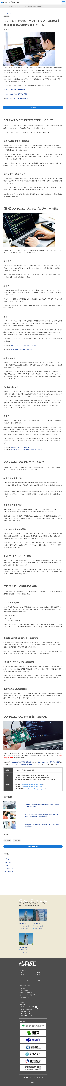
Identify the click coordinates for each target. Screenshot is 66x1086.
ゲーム (7, 859)
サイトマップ (37, 980)
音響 (6, 865)
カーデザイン (9, 868)
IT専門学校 (23, 988)
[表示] (34, 107)
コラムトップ (23, 970)
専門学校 (8, 840)
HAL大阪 (36, 923)
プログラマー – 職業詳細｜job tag (21, 349)
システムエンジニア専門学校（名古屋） (20, 764)
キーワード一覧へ (33, 846)
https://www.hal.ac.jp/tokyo (32, 784)
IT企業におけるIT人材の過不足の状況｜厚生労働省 (26, 450)
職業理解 (7, 16)
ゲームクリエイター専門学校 (27, 995)
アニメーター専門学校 (26, 992)
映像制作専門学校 (25, 997)
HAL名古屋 (22, 947)
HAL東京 (22, 923)
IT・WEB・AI (9, 13)
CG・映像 (8, 862)
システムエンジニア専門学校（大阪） (48, 762)
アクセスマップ (24, 926)
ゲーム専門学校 (24, 990)
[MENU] (63, 2)
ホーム (4, 6)
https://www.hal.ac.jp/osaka (32, 787)
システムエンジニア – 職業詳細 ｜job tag (23, 345)
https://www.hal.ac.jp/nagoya (33, 789)
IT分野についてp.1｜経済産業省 (20, 447)
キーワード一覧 (24, 980)
